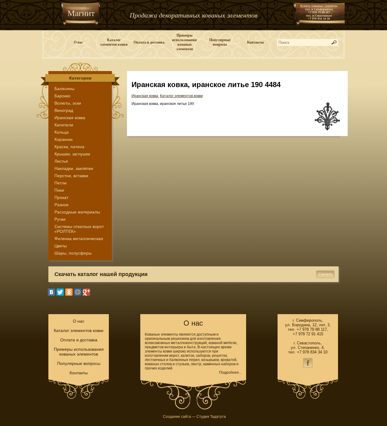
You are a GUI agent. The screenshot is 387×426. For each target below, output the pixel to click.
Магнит (81, 13)
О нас (78, 42)
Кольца (61, 132)
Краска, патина (69, 146)
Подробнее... (230, 372)
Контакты (255, 42)
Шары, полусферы (73, 253)
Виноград (63, 110)
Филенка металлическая (78, 238)
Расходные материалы (77, 212)
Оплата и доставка (149, 42)
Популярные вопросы (219, 42)
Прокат (61, 197)
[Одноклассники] (69, 292)
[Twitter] (60, 292)
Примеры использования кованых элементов (184, 42)
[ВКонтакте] (51, 292)
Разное (61, 204)
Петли (60, 182)
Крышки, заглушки (72, 153)
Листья (61, 161)
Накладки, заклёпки (73, 168)
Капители (63, 124)
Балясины (64, 88)
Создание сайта (177, 417)
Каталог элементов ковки (114, 42)
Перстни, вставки (71, 175)
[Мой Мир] (77, 292)
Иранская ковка (69, 117)
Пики (59, 190)
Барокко (62, 95)
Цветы (60, 245)
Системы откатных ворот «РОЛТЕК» (79, 229)
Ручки (60, 219)
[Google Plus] (86, 292)
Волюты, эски (67, 103)
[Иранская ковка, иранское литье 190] (327, 129)
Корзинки (63, 139)
